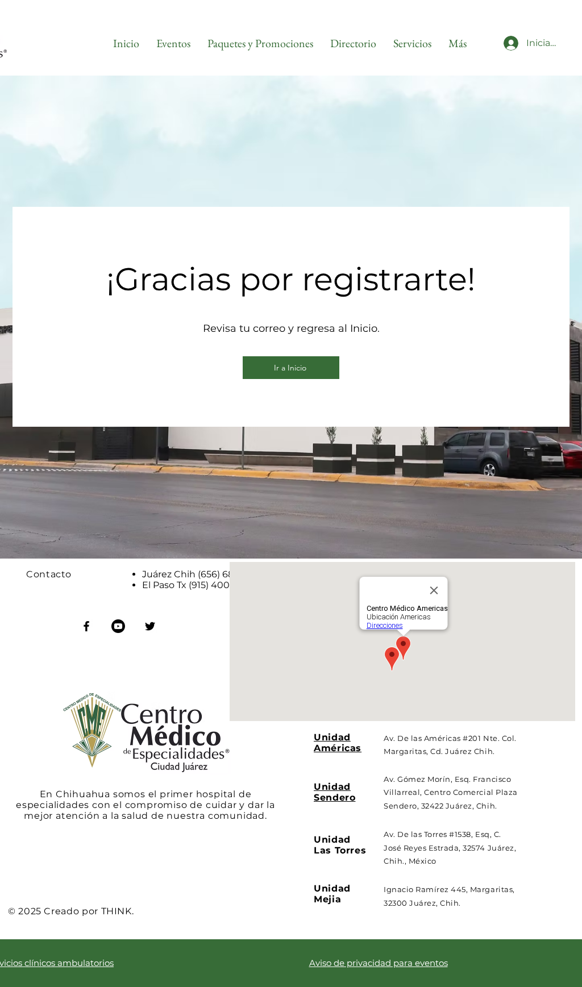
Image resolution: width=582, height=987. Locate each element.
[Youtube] (118, 626)
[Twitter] (150, 626)
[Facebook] (86, 626)
